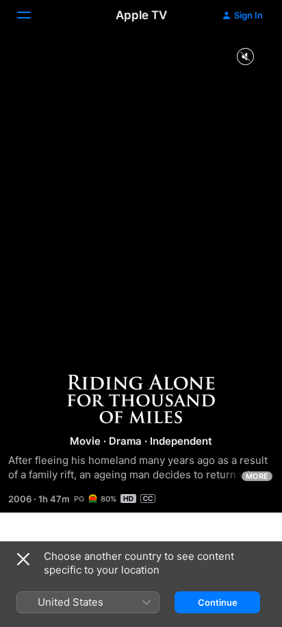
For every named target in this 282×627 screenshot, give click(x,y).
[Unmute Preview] (245, 57)
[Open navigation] (32, 15)
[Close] (23, 559)
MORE (257, 476)
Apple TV (141, 15)
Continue (218, 602)
